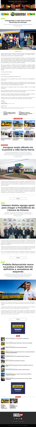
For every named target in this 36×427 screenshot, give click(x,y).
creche (9, 103)
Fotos (20, 421)
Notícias (16, 421)
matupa (13, 103)
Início (13, 421)
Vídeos (23, 421)
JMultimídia (25, 425)
